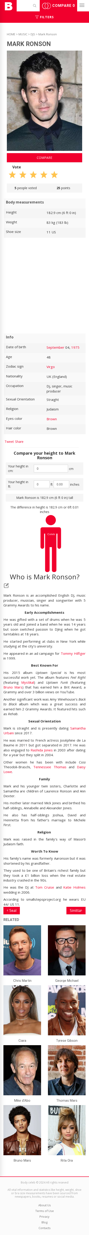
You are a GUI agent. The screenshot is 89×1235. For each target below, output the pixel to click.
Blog (44, 1222)
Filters (46, 17)
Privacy (44, 1216)
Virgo (51, 366)
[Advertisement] (44, 285)
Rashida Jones (42, 750)
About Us (44, 1205)
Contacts (45, 1228)
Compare (63, 5)
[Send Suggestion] (6, 585)
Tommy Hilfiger (73, 653)
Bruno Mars (12, 687)
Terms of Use (44, 1211)
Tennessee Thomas (49, 767)
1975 (75, 347)
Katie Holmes (74, 887)
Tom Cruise (44, 887)
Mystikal (27, 682)
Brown (52, 419)
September (55, 347)
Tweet (9, 441)
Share (19, 441)
